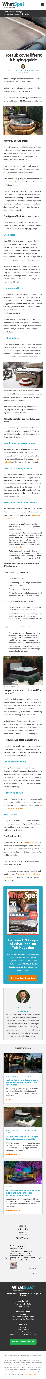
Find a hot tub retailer (23, 1304)
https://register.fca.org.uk (33, 1374)
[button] (6, 1257)
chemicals (18, 182)
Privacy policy (23, 1329)
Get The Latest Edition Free (23, 1341)
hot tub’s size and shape (22, 444)
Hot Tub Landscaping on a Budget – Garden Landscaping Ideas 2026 (22, 1138)
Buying (30, 70)
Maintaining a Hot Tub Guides (23, 1319)
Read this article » (13, 1100)
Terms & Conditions (23, 1332)
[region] (23, 1257)
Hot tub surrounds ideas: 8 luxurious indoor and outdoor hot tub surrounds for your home (23, 1193)
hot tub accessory (32, 842)
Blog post (10, 1187)
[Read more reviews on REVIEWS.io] (23, 1238)
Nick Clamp (19, 70)
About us (23, 1327)
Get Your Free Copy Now (23, 978)
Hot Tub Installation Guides (18, 1077)
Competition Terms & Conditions (23, 1334)
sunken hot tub (15, 547)
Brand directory (23, 1306)
